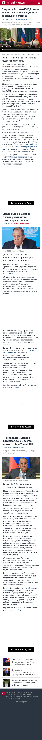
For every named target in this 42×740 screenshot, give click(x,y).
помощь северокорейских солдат (19, 147)
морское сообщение (29, 144)
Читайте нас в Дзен (21, 203)
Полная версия (21, 701)
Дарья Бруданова (21, 19)
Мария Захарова (16, 157)
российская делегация (30, 132)
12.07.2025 (5, 19)
